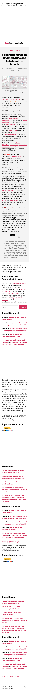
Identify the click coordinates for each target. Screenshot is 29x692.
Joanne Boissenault (18, 248)
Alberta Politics (14, 51)
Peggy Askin (11, 255)
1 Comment (15, 71)
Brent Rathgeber (8, 190)
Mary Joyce (19, 252)
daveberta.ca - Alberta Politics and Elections (14, 4)
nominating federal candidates (12, 99)
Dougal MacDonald (21, 247)
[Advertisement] (14, 26)
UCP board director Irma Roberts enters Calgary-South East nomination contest (14, 490)
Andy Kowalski (21, 243)
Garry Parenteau (8, 248)
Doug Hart (12, 247)
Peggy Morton (19, 255)
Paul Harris (13, 130)
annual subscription (12, 294)
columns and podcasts (18, 283)
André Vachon (12, 243)
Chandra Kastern (17, 245)
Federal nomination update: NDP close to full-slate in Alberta (14, 59)
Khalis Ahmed (11, 252)
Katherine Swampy (9, 250)
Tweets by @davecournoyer (10, 542)
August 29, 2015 (22, 68)
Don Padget (14, 200)
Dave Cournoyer (10, 68)
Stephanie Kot (10, 125)
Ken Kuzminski (10, 134)
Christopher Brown (15, 156)
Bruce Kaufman (8, 245)
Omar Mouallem (18, 254)
